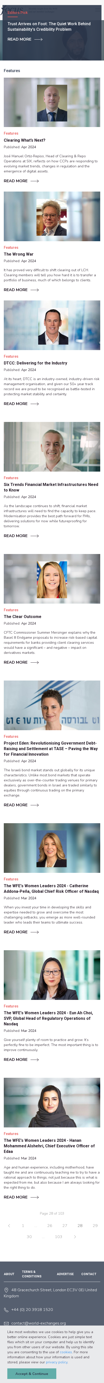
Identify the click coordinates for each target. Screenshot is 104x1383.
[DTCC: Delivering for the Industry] (52, 325)
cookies (66, 1352)
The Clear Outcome (22, 616)
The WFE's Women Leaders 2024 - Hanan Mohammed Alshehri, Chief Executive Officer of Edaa (49, 1146)
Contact (88, 1274)
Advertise (65, 1274)
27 (64, 1225)
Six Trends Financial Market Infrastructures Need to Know (51, 487)
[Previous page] (9, 1226)
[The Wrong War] (52, 216)
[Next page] (75, 1237)
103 (58, 1237)
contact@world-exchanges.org (38, 1323)
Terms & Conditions (31, 1274)
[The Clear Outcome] (52, 578)
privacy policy (56, 1362)
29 (95, 1225)
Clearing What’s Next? (24, 140)
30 (29, 1237)
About (9, 1274)
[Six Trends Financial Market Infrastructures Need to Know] (52, 446)
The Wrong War (19, 254)
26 (49, 1225)
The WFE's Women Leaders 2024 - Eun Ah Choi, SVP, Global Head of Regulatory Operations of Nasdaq (48, 1018)
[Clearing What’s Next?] (52, 102)
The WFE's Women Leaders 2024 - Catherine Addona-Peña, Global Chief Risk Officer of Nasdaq (51, 888)
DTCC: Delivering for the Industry (35, 363)
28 (80, 1225)
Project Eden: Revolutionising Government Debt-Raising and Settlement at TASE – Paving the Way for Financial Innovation (51, 749)
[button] (70, 1362)
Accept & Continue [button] (31, 1373)
